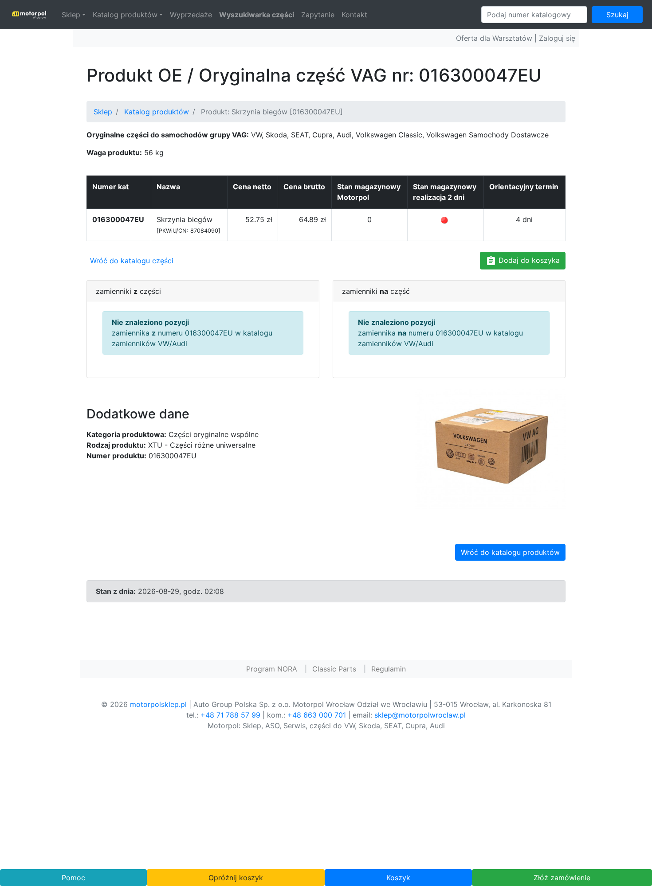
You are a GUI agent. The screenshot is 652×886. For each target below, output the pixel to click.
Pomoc (73, 877)
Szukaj (617, 14)
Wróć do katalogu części (131, 260)
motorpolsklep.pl (158, 704)
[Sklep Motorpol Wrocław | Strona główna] (29, 15)
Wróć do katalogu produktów (510, 552)
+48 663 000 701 (316, 714)
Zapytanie (317, 14)
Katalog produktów (125, 14)
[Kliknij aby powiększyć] (490, 448)
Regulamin (388, 668)
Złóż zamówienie (562, 877)
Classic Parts (334, 668)
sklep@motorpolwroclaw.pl (420, 714)
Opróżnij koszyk (235, 877)
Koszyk (398, 877)
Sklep (71, 14)
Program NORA (271, 668)
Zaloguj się (557, 38)
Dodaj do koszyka (528, 260)
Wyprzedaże (191, 14)
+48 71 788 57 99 (230, 714)
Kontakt (354, 14)
